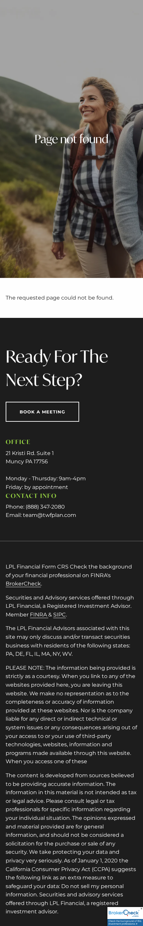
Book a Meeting (42, 411)
